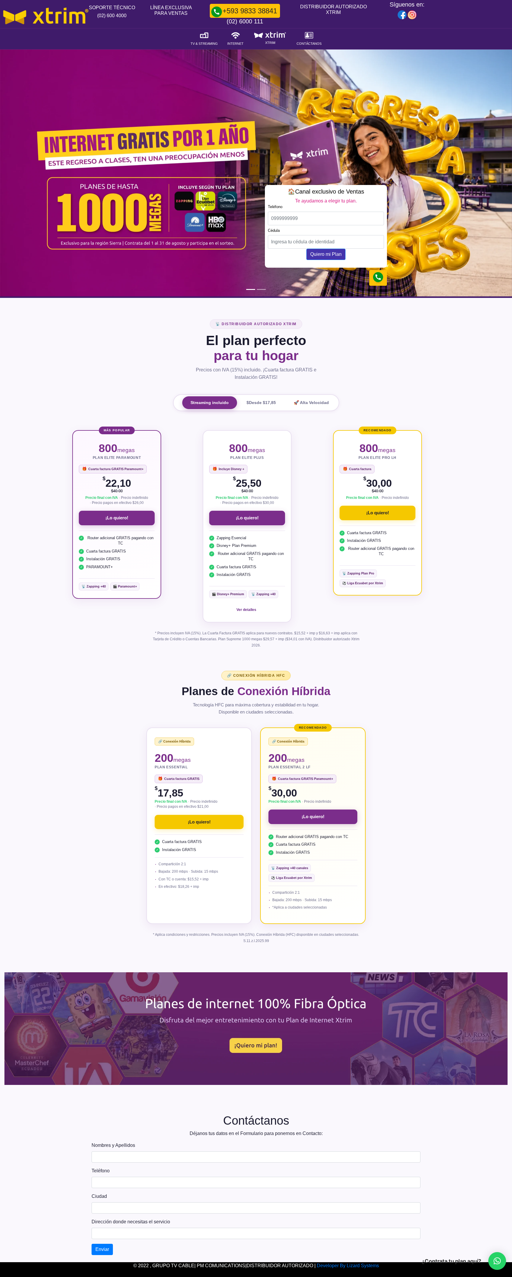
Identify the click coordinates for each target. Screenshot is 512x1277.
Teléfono (101, 1170)
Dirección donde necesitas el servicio (131, 1221)
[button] (497, 1261)
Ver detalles (246, 610)
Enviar (102, 1249)
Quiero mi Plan (326, 254)
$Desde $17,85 (261, 402)
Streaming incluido (210, 402)
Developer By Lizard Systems (348, 1265)
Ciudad (99, 1196)
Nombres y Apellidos (113, 1145)
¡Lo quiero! (116, 517)
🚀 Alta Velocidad (311, 402)
